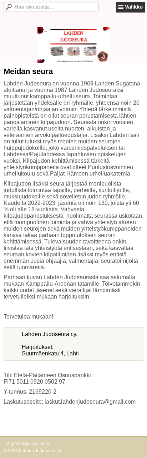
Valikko (134, 7)
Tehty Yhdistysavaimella (27, 443)
